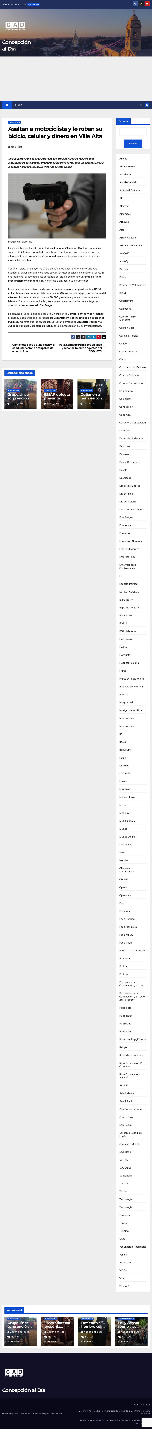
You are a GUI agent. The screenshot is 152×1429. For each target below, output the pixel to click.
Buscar (123, 121)
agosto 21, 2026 (56, 1332)
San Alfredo (126, 1101)
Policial (123, 966)
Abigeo (123, 158)
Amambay (125, 213)
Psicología (125, 1007)
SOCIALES (125, 1167)
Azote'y (123, 261)
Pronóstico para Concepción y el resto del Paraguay (132, 996)
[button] (141, 105)
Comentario (126, 390)
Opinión (123, 887)
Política (123, 974)
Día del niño (126, 493)
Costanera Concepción (132, 422)
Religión (123, 1047)
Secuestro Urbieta (129, 1144)
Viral (122, 1278)
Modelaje (124, 812)
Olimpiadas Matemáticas (126, 870)
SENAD (123, 1159)
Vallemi (123, 1254)
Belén (122, 277)
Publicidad (125, 1023)
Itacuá (122, 741)
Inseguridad (126, 702)
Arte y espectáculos (130, 245)
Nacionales (125, 844)
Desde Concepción (130, 462)
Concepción (14, 122)
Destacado (125, 477)
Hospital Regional (129, 662)
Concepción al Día (23, 1390)
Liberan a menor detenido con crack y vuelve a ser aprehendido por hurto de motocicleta (115, 1421)
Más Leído (125, 789)
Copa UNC (125, 414)
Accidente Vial (127, 182)
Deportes (124, 446)
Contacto (145, 1404)
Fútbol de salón (128, 631)
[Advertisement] (76, 79)
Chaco (123, 343)
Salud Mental (126, 1093)
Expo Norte (126, 599)
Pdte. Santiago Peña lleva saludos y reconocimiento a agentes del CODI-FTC (80, 348)
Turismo (124, 1230)
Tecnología (125, 1207)
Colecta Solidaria (129, 375)
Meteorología (127, 797)
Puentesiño (125, 1031)
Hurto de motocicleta (131, 678)
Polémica (124, 958)
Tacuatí (123, 1183)
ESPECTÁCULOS (129, 591)
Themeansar (56, 1413)
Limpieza (124, 765)
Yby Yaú (124, 1286)
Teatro (123, 1191)
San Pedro (125, 1124)
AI (120, 198)
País (121, 903)
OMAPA (124, 879)
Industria (124, 694)
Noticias (124, 860)
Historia (123, 647)
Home (135, 1404)
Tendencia (125, 1215)
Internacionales (128, 726)
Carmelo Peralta (128, 335)
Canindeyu (125, 308)
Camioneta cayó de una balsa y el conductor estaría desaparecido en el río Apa (33, 348)
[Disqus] (57, 456)
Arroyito (124, 221)
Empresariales (127, 556)
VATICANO (125, 1262)
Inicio (19, 105)
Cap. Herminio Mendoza (127, 318)
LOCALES (124, 773)
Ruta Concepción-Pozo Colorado (132, 1065)
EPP (121, 575)
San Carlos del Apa (130, 1109)
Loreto (123, 781)
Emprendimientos (129, 548)
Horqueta (124, 654)
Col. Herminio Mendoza (133, 367)
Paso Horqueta (128, 926)
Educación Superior (130, 541)
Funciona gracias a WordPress (16, 1413)
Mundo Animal (127, 836)
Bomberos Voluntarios (132, 285)
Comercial (125, 398)
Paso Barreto (127, 918)
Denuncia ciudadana (131, 438)
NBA (122, 852)
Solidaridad (125, 1175)
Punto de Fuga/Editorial (132, 1039)
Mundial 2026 (127, 820)
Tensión (123, 1223)
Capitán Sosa (126, 327)
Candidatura (126, 300)
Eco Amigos (126, 517)
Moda (122, 805)
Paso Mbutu (126, 934)
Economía (125, 525)
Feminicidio (125, 615)
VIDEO (123, 1270)
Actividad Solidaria (129, 190)
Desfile (123, 469)
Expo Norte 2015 (129, 607)
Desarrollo (125, 454)
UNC (122, 1238)
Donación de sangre (131, 509)
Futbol (123, 623)
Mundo (123, 828)
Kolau (122, 757)
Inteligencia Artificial (130, 710)
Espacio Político (128, 583)
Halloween (125, 639)
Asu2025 (124, 253)
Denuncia (124, 430)
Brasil (122, 292)
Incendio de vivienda (131, 686)
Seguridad (125, 1151)
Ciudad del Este (128, 351)
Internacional (127, 718)
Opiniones (125, 895)
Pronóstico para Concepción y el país (131, 984)
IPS (121, 733)
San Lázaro (126, 1117)
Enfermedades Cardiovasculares (129, 566)
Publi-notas (126, 1015)
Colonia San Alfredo (131, 383)
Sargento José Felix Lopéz (130, 1134)
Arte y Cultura (127, 237)
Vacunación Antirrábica (132, 1246)
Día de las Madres (129, 485)
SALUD (123, 1085)
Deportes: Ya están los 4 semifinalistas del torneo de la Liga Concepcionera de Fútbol (114, 1412)
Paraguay (124, 911)
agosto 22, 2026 (19, 1332)
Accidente (125, 174)
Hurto (122, 670)
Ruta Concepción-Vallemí (129, 1076)
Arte (121, 229)
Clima (122, 359)
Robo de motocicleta (131, 1055)
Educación (125, 533)
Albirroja (124, 206)
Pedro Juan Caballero (132, 950)
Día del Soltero (128, 501)
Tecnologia (125, 1199)
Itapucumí (125, 749)
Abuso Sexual (127, 166)
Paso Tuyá (125, 942)
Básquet (124, 269)
